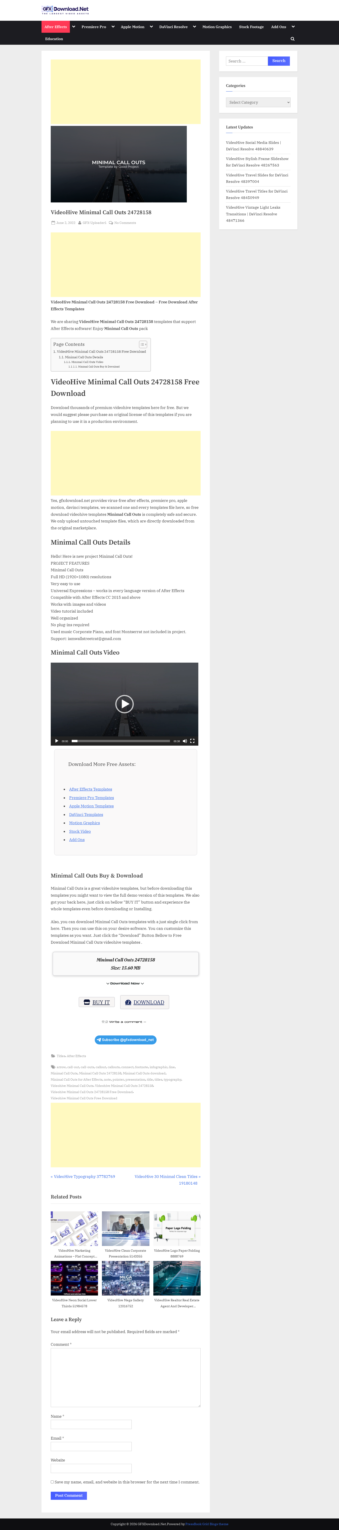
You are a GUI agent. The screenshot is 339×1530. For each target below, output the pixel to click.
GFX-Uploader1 (95, 222)
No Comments (125, 222)
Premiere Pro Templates (91, 797)
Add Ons (278, 26)
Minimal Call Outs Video (87, 362)
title (150, 1079)
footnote (141, 1067)
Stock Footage (251, 26)
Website (58, 1460)
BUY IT (101, 1002)
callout (101, 1067)
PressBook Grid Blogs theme (207, 1524)
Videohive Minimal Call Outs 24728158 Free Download (92, 1092)
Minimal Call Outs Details (84, 357)
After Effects (56, 26)
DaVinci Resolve (173, 26)
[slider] (121, 741)
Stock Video (80, 831)
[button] (124, 704)
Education (54, 38)
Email (57, 1438)
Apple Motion (132, 26)
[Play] (56, 741)
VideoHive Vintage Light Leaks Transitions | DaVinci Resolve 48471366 (253, 214)
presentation (135, 1079)
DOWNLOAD (149, 1002)
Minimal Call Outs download (144, 1073)
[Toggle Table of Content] (141, 344)
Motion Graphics (217, 26)
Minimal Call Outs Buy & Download (99, 366)
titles (158, 1079)
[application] (124, 704)
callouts (114, 1067)
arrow (61, 1067)
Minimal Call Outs (64, 1073)
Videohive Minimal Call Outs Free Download (84, 1098)
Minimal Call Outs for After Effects (76, 1079)
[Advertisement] (126, 91)
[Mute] (185, 741)
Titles (61, 1056)
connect (127, 1067)
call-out (73, 1067)
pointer (118, 1079)
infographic (158, 1067)
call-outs (87, 1067)
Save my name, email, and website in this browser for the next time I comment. (127, 1482)
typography (172, 1079)
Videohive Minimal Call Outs (72, 1085)
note (107, 1079)
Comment (61, 1344)
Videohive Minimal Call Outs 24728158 (124, 1085)
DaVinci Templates (86, 814)
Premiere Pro (94, 26)
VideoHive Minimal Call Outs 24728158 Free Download (101, 351)
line (172, 1067)
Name (57, 1416)
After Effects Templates (90, 789)
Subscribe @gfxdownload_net (128, 1040)
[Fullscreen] (192, 741)
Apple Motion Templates (91, 806)
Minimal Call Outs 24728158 (100, 1073)
